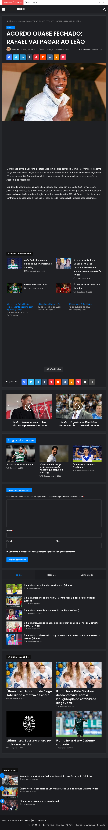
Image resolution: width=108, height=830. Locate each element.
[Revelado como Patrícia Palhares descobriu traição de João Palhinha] (10, 780)
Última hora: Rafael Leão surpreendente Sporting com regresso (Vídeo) (19, 307)
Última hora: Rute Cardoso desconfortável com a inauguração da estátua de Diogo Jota (63, 2)
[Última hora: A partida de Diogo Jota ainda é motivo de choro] (29, 675)
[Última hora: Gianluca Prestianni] (87, 453)
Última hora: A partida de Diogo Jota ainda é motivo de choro (29, 693)
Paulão (14, 49)
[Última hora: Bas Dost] (14, 288)
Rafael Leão (54, 369)
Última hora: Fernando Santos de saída (40, 801)
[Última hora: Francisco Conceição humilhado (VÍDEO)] (14, 614)
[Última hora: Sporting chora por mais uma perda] (29, 724)
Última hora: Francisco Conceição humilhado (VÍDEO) (51, 610)
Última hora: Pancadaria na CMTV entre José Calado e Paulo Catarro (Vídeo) (59, 788)
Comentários (87, 575)
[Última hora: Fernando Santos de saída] (10, 805)
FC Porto (70, 825)
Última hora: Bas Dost (35, 284)
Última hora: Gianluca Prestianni (84, 466)
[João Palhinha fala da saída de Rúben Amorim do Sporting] (14, 263)
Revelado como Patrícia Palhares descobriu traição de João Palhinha (56, 776)
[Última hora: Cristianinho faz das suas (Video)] (14, 589)
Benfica (79, 825)
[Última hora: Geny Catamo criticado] (79, 724)
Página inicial (14, 21)
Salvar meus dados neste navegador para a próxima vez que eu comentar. (42, 552)
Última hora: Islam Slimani (19, 464)
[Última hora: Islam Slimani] (20, 453)
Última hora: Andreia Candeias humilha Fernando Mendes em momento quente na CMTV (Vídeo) (87, 267)
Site (58, 541)
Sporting (25, 21)
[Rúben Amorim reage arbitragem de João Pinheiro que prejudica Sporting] (54, 453)
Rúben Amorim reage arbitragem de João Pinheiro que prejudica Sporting (51, 468)
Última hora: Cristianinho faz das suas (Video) (48, 585)
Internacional (89, 825)
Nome (9, 530)
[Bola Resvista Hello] (22, 9)
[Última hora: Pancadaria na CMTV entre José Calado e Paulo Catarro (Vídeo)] (14, 601)
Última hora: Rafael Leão (49, 304)
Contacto (101, 825)
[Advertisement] (54, 146)
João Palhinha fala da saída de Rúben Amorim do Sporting (38, 264)
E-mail (10, 541)
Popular (18, 575)
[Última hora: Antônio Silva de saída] (63, 288)
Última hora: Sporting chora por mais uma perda (29, 742)
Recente (51, 575)
